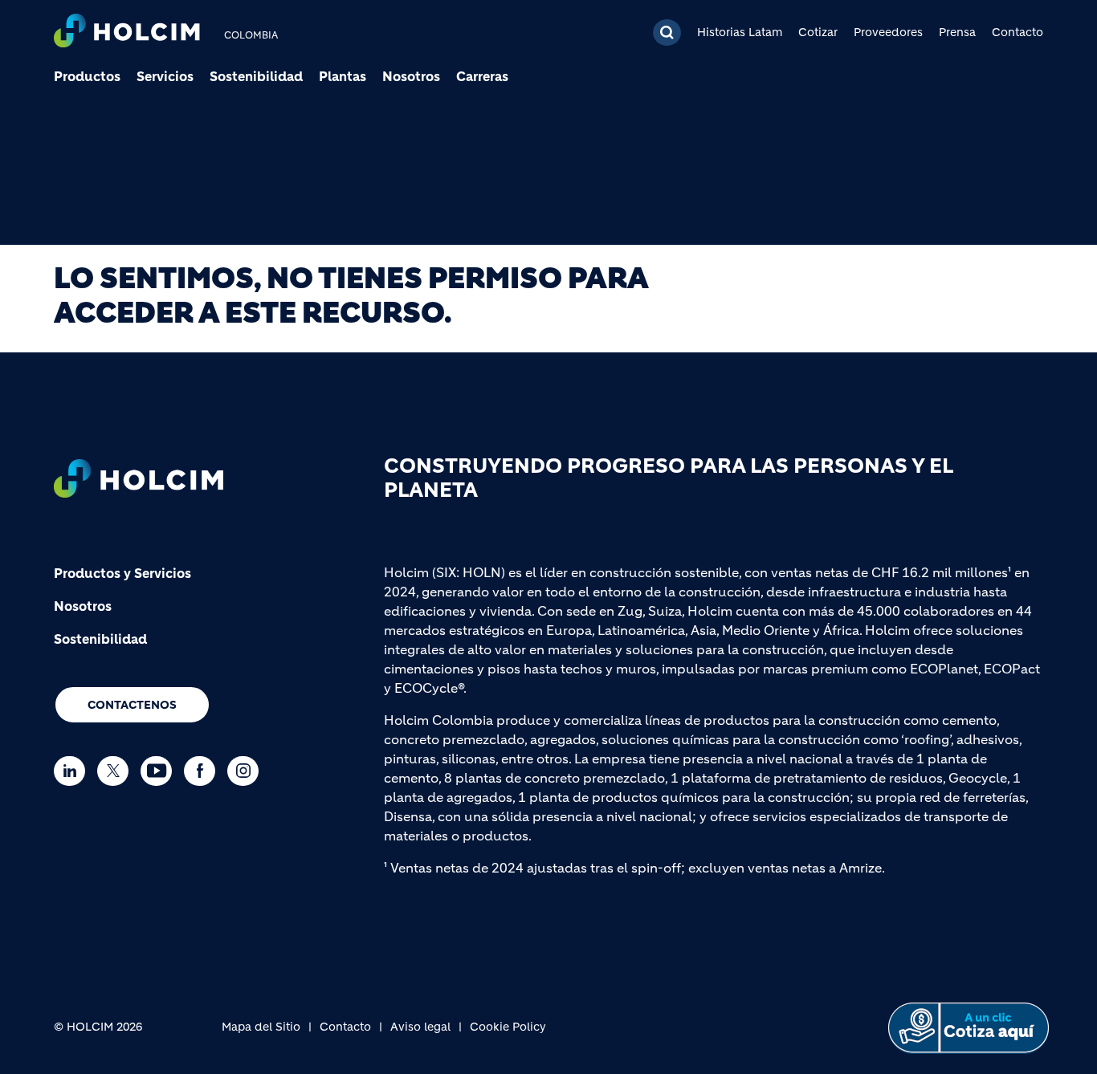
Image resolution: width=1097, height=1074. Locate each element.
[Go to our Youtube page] (160, 771)
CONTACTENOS (132, 705)
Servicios (165, 76)
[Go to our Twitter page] (117, 771)
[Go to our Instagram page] (247, 771)
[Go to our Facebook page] (203, 771)
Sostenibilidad (256, 76)
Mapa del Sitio (261, 1026)
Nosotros (411, 76)
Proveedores (888, 32)
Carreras (482, 76)
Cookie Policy (508, 1026)
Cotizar (818, 32)
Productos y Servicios (122, 573)
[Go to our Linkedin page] (73, 771)
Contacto (1017, 32)
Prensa (957, 32)
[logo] (127, 32)
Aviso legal (420, 1026)
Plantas (342, 76)
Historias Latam (739, 32)
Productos (87, 76)
